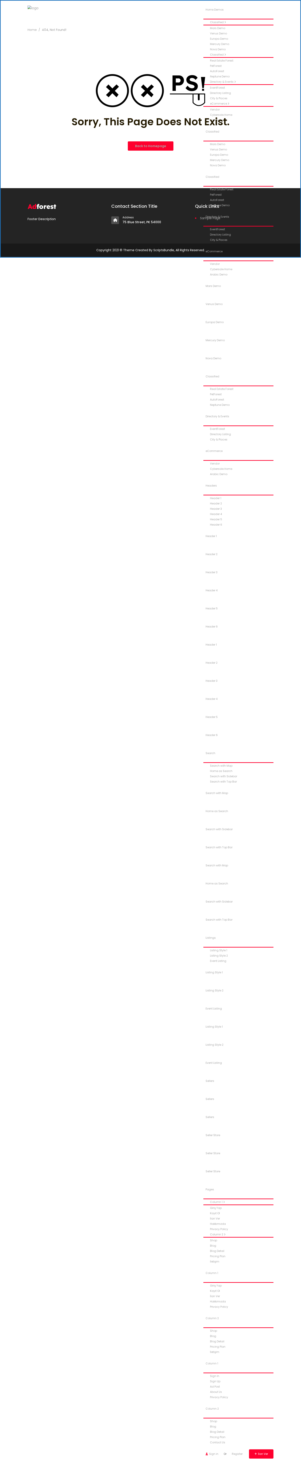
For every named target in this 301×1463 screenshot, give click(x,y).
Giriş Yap (216, 1208)
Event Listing (218, 961)
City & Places (218, 240)
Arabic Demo (218, 274)
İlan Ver (215, 1218)
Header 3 (216, 509)
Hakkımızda (218, 1224)
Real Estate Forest (221, 60)
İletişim (214, 1261)
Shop (213, 1240)
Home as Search (221, 771)
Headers (211, 485)
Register (237, 1454)
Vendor (215, 264)
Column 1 (216, 1202)
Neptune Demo (220, 405)
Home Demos (215, 9)
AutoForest (217, 71)
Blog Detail (217, 1251)
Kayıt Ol (215, 1213)
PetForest (216, 66)
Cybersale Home (221, 269)
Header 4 (216, 514)
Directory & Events (217, 416)
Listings (211, 938)
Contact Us (217, 1442)
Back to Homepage (150, 146)
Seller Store (213, 1135)
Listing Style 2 (219, 955)
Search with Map (221, 766)
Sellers (210, 1081)
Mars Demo (213, 286)
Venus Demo (218, 33)
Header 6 (216, 524)
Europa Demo (219, 39)
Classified (217, 22)
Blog (213, 1246)
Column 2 (217, 1234)
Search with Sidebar (223, 776)
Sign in (213, 1454)
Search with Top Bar (223, 781)
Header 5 (216, 519)
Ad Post (215, 1386)
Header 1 (215, 498)
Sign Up (215, 1381)
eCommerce (214, 251)
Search (210, 753)
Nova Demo (218, 49)
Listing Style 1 (218, 950)
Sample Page (210, 218)
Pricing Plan (217, 1256)
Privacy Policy (219, 1229)
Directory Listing (220, 234)
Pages (210, 1189)
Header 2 (216, 503)
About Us (216, 1392)
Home (32, 30)
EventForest (217, 429)
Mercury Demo (219, 44)
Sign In (214, 1376)
